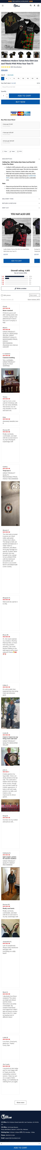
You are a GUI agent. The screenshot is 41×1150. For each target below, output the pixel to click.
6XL (37, 78)
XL (14, 78)
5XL (32, 78)
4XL (28, 78)
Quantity (3, 91)
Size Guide (10, 75)
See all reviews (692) (20, 273)
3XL (23, 78)
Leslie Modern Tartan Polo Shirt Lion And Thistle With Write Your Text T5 (16, 250)
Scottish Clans (5, 1141)
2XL (18, 78)
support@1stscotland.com (12, 1138)
